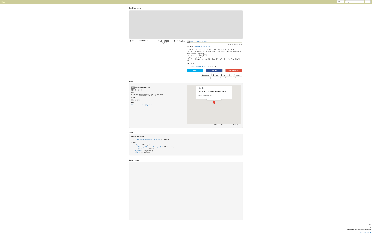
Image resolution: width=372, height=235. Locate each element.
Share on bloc (226, 75)
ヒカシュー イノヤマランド (202, 46)
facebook (214, 70)
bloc (3, 2)
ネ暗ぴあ (138, 153)
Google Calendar (234, 70)
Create (341, 2)
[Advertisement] (186, 24)
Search (367, 2)
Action (237, 75)
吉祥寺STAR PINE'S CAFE (198, 41)
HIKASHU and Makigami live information (147, 139)
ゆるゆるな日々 (140, 149)
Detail (216, 75)
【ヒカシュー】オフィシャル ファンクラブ (148, 147)
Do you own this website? (205, 95)
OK (226, 95)
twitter (195, 70)
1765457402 (215, 78)
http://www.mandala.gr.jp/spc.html (141, 105)
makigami (207, 75)
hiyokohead (138, 151)
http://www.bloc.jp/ (365, 232)
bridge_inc (138, 145)
